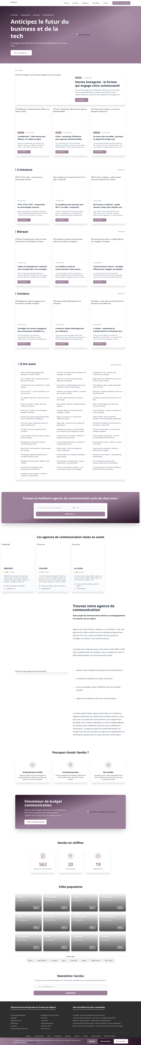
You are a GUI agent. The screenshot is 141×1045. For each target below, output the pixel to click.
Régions (28, 1036)
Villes (49, 1036)
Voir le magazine (20, 53)
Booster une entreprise (121, 3)
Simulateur (95, 3)
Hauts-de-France (16, 1021)
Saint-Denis (109, 960)
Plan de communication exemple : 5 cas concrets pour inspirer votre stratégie (98, 1026)
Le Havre (54, 960)
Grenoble (73, 960)
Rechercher (69, 514)
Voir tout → (122, 170)
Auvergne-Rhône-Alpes (18, 1015)
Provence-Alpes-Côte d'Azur (19, 1029)
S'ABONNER (70, 993)
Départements (39, 1036)
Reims (30, 960)
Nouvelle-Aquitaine (47, 1023)
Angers (84, 960)
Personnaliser (105, 1041)
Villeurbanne (95, 960)
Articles (77, 1036)
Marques (68, 1036)
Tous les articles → (116, 365)
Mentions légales (109, 1036)
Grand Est (44, 1018)
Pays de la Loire (46, 1026)
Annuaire (75, 3)
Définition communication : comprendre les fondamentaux (91, 1021)
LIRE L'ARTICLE (23, 152)
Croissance (26, 15)
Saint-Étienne (42, 960)
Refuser (92, 1041)
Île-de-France (45, 1029)
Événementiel (48, 15)
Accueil (66, 3)
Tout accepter (121, 1041)
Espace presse (96, 1036)
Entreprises (58, 1036)
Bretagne (14, 1018)
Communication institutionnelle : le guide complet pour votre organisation (97, 1023)
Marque (36, 15)
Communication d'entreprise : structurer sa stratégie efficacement (94, 1018)
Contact (105, 3)
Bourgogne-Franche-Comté (49, 1015)
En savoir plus (31, 1042)
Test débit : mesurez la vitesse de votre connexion (89, 1015)
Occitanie (14, 1026)
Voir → (36, 907)
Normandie (14, 1023)
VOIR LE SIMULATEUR (35, 822)
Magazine (85, 3)
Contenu (14, 15)
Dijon (64, 960)
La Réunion (44, 1021)
